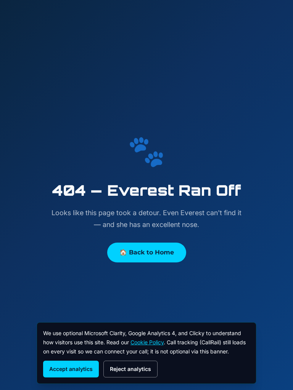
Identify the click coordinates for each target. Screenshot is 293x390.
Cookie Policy (147, 342)
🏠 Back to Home (146, 252)
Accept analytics (71, 369)
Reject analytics (130, 369)
